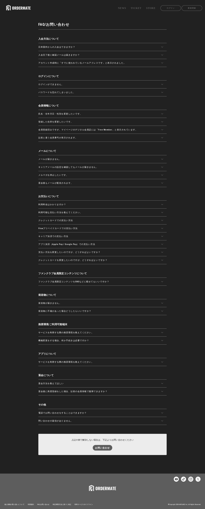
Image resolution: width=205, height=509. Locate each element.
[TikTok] (183, 479)
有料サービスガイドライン (83, 504)
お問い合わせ (102, 448)
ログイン (171, 8)
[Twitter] (198, 479)
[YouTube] (176, 479)
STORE (150, 8)
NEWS (122, 8)
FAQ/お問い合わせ (43, 504)
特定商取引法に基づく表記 (62, 504)
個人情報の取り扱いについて (14, 504)
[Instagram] (190, 479)
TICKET (136, 8)
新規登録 (192, 8)
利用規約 (31, 504)
